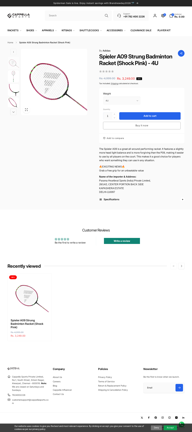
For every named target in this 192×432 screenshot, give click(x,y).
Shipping (114, 83)
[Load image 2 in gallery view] (13, 76)
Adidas (105, 50)
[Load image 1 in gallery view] (13, 63)
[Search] (107, 16)
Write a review (122, 240)
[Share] (181, 53)
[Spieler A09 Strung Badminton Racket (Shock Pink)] (30, 309)
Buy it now (141, 125)
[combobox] (78, 15)
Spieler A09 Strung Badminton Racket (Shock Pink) (27, 324)
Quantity (106, 109)
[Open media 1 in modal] (54, 82)
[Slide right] (13, 112)
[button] (176, 15)
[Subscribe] (179, 387)
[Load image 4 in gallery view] (13, 103)
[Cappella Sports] (14, 369)
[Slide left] (13, 52)
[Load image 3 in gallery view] (13, 90)
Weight (107, 93)
